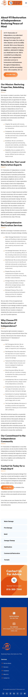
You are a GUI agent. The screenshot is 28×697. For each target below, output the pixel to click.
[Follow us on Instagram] (17, 693)
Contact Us (6, 678)
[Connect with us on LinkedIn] (14, 693)
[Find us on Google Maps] (3, 693)
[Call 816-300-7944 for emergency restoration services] (14, 580)
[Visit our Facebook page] (10, 693)
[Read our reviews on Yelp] (21, 693)
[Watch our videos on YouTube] (24, 693)
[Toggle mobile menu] (26, 3)
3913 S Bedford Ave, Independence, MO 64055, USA (14, 630)
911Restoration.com (20, 689)
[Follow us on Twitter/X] (6, 693)
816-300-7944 (10, 74)
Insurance (6, 670)
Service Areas (7, 663)
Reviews (5, 667)
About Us (5, 674)
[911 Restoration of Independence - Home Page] (4, 2)
